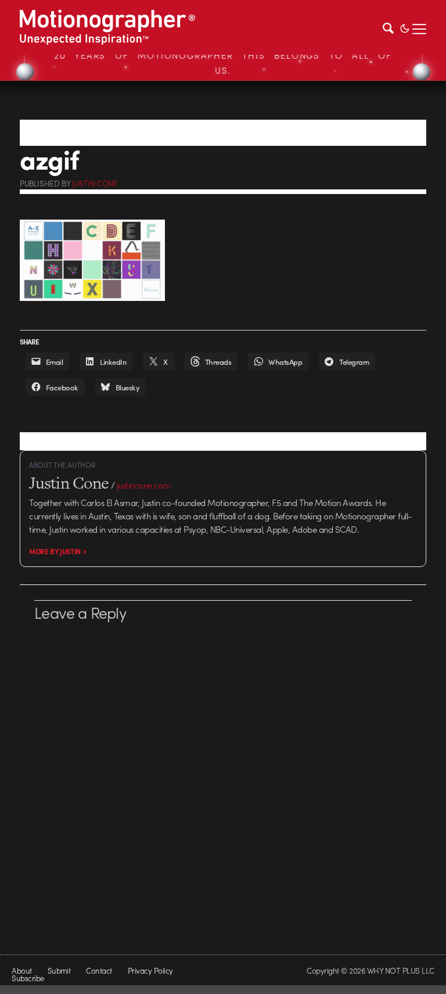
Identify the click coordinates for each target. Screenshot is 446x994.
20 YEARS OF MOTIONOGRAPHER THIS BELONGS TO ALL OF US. (223, 63)
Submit (59, 970)
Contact (99, 970)
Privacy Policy (150, 970)
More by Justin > (58, 551)
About (21, 970)
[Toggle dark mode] (405, 27)
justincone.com (144, 485)
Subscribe (28, 978)
